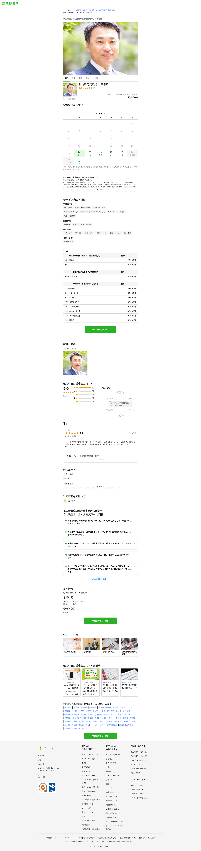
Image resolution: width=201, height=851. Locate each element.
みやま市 (128, 714)
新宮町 (111, 718)
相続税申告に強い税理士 (91, 829)
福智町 (115, 725)
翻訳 (107, 784)
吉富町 (67, 728)
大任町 (102, 725)
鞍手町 (95, 721)
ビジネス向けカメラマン (115, 755)
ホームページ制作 (112, 775)
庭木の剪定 (86, 771)
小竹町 (88, 721)
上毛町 (74, 728)
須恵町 (104, 718)
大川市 (74, 711)
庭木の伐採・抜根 (88, 775)
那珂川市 (75, 718)
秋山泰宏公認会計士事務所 (105, 10)
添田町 (81, 725)
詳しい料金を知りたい (100, 330)
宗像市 (67, 714)
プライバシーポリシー (63, 838)
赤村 (109, 725)
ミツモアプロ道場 (137, 794)
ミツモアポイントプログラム (95, 842)
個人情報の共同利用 (75, 842)
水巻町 (67, 721)
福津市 (90, 714)
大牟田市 (84, 707)
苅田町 (122, 725)
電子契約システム (112, 805)
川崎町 (95, 725)
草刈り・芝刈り (87, 795)
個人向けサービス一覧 (139, 752)
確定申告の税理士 (75, 10)
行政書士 (109, 759)
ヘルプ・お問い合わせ (139, 760)
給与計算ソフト (111, 796)
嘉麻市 (113, 714)
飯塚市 (108, 707)
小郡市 (102, 711)
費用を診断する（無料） (100, 621)
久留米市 (91, 10)
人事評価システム (112, 809)
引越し (84, 763)
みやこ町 (130, 725)
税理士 (84, 816)
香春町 (74, 725)
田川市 (115, 707)
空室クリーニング (88, 812)
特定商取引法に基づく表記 (107, 838)
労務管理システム (112, 813)
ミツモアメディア (137, 764)
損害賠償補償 (135, 773)
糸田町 (88, 725)
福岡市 (76, 707)
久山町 (118, 718)
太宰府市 (75, 714)
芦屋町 (133, 718)
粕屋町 (126, 718)
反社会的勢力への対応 (128, 838)
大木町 (133, 721)
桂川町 (102, 721)
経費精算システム (112, 801)
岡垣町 (74, 721)
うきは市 (98, 714)
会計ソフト (110, 788)
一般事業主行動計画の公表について (122, 842)
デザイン (109, 780)
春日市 (118, 711)
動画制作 (109, 771)
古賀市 (83, 714)
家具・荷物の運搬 (88, 791)
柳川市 (122, 707)
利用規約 (48, 838)
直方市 (101, 707)
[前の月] (65, 113)
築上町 (81, 728)
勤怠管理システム (112, 792)
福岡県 (84, 10)
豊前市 (88, 711)
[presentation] (66, 78)
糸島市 (67, 718)
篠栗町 (90, 718)
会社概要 (41, 755)
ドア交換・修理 (87, 804)
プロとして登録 (136, 785)
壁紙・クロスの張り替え (91, 787)
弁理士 (108, 767)
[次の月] (136, 113)
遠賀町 (81, 721)
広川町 (67, 725)
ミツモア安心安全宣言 (139, 768)
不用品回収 (86, 767)
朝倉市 (120, 714)
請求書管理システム (113, 817)
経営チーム (42, 760)
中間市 (95, 711)
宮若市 (106, 714)
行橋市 (81, 711)
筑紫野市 (110, 711)
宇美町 (83, 718)
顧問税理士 (86, 825)
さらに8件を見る (99, 579)
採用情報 (41, 764)
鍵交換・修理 (87, 808)
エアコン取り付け (88, 759)
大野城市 (126, 711)
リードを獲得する (137, 789)
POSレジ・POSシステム (115, 821)
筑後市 (67, 711)
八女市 (129, 707)
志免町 (97, 718)
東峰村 (117, 721)
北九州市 (68, 707)
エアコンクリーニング (90, 755)
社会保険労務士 (111, 763)
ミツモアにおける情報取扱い (84, 838)
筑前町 (109, 721)
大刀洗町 (125, 721)
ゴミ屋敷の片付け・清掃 (91, 800)
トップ (65, 10)
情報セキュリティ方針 (147, 838)
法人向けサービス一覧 (139, 756)
